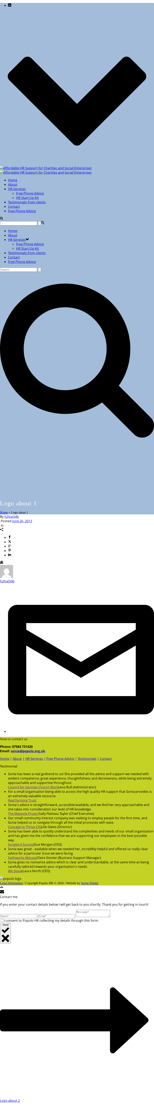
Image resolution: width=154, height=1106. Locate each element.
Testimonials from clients (27, 202)
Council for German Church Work (33, 787)
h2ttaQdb (11, 516)
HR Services (17, 189)
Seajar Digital (89, 883)
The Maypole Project (23, 813)
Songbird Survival (21, 844)
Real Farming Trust (22, 800)
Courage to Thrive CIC (24, 827)
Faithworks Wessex (22, 858)
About (12, 184)
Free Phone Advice (30, 193)
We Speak (15, 871)
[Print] (1, 563)
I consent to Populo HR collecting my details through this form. (51, 920)
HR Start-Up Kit (27, 198)
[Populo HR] (46, 170)
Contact (14, 206)
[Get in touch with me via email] (81, 731)
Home (12, 180)
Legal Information (11, 883)
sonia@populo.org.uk (28, 751)
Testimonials (87, 758)
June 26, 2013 (22, 521)
